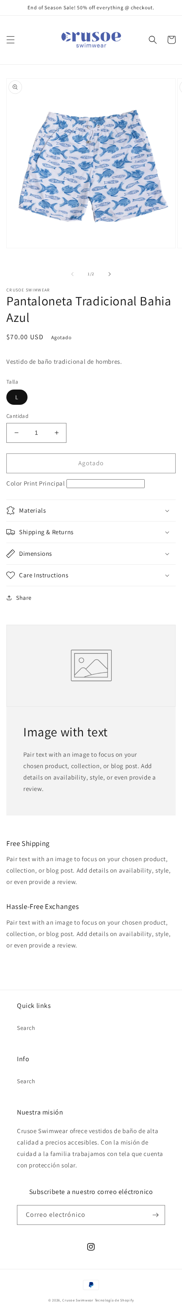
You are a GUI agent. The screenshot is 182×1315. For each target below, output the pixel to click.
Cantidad (17, 416)
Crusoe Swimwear (78, 1300)
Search (26, 1028)
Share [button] (24, 597)
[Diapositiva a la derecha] (109, 274)
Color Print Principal (35, 483)
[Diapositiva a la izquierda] (72, 274)
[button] (10, 39)
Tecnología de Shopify (114, 1300)
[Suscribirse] (155, 1215)
